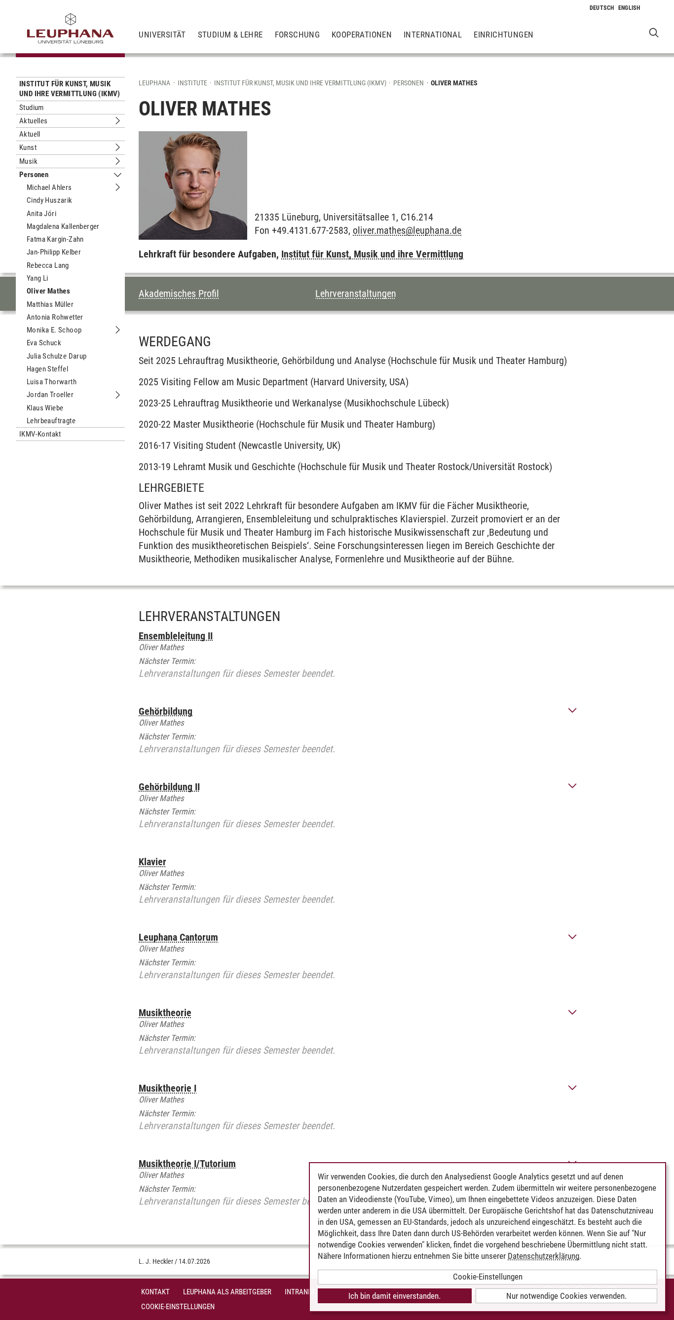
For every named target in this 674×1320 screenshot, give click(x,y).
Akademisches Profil (179, 293)
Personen (33, 174)
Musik (28, 161)
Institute (192, 83)
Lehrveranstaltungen (355, 293)
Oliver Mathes (48, 291)
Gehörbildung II (169, 787)
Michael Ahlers (49, 187)
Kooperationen (362, 34)
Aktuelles (33, 120)
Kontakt (155, 1291)
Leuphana (154, 83)
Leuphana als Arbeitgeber (227, 1291)
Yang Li (37, 278)
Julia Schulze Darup (57, 356)
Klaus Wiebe (45, 407)
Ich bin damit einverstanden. (394, 1296)
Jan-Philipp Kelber (54, 252)
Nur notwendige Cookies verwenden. (566, 1296)
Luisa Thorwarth (51, 381)
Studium (31, 107)
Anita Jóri (41, 213)
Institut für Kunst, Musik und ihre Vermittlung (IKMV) (69, 88)
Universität (162, 34)
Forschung (297, 34)
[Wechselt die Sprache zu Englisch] (629, 7)
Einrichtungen (503, 34)
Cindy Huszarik (50, 200)
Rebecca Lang (48, 265)
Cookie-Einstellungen (178, 1306)
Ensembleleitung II (176, 636)
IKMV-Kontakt (40, 434)
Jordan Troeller (50, 394)
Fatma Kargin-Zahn (55, 239)
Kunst (28, 147)
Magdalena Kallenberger (63, 226)
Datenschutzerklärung (543, 1256)
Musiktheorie (165, 1013)
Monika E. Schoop (54, 330)
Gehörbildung (165, 711)
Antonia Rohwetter (55, 317)
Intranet (300, 1291)
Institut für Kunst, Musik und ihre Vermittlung (372, 254)
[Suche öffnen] (654, 32)
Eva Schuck (44, 342)
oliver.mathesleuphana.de (407, 230)
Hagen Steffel (47, 369)
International (433, 34)
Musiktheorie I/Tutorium (187, 1164)
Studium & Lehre (230, 34)
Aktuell (29, 134)
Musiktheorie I (167, 1088)
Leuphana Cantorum (178, 937)
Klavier (152, 862)
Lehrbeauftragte (51, 420)
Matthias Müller (50, 304)
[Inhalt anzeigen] (572, 710)
